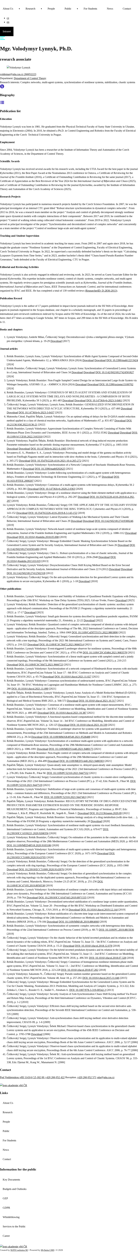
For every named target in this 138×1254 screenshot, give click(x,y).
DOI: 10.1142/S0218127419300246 (114, 521)
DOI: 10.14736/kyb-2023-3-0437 (36, 412)
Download (56, 341)
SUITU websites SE (19, 1250)
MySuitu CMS (47, 1250)
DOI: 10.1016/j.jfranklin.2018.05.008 (39, 537)
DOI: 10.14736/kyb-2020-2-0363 (57, 488)
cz (8, 18)
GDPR (6, 1207)
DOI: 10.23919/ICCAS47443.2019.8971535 (63, 897)
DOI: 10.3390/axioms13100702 (116, 384)
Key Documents (11, 1179)
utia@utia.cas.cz (105, 1077)
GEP (5, 1198)
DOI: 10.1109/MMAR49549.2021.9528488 (66, 736)
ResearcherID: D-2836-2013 (101, 290)
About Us (8, 8)
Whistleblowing (11, 1217)
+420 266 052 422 (55, 1077)
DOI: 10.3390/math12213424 (122, 360)
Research (30, 8)
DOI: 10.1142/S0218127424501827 (114, 372)
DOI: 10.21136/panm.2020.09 (106, 813)
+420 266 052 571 (86, 1077)
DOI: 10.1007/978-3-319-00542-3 (87, 990)
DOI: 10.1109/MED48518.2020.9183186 (29, 845)
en (8, 22)
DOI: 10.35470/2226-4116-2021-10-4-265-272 (56, 460)
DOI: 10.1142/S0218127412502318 (26, 573)
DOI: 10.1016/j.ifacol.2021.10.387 (68, 712)
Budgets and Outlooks (14, 1189)
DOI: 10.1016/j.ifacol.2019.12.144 (99, 909)
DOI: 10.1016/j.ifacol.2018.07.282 (79, 969)
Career (6, 1235)
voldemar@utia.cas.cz (12, 74)
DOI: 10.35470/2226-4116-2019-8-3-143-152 (52, 513)
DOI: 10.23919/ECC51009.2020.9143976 (41, 869)
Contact (127, 8)
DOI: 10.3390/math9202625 (50, 468)
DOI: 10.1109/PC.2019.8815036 (116, 929)
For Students (90, 8)
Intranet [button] (7, 31)
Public (68, 8)
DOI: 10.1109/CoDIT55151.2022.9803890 (95, 632)
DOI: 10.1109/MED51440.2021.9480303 (81, 761)
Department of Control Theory (30, 78)
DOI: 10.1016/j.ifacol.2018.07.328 (107, 957)
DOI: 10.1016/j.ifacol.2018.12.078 (93, 945)
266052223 (30, 74)
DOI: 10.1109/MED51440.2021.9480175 (71, 749)
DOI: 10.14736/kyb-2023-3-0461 (104, 400)
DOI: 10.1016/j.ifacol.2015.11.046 (100, 977)
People (51, 8)
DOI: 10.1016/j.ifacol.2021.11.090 (29, 688)
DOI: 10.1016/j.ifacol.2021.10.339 (88, 724)
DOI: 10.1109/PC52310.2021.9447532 (68, 773)
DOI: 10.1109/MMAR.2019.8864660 (79, 921)
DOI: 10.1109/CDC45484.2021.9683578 (105, 652)
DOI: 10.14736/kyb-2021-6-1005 (48, 448)
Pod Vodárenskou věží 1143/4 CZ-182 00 (22, 1077)
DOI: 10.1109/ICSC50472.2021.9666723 (41, 664)
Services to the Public (14, 1226)
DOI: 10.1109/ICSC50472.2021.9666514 (61, 644)
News (110, 8)
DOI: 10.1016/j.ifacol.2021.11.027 (73, 676)
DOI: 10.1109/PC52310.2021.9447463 (65, 797)
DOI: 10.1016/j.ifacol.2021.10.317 (97, 700)
